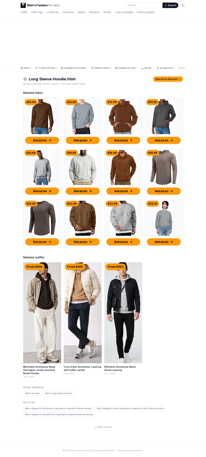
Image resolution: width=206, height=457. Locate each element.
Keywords (94, 12)
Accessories (167, 68)
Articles (81, 12)
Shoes (148, 68)
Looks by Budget (124, 12)
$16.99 (112, 152)
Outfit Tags (37, 12)
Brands (107, 12)
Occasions (68, 12)
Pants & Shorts (103, 68)
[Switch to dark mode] (183, 5)
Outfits (24, 12)
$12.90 (31, 102)
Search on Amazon (168, 79)
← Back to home (103, 426)
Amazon (40, 140)
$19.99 (152, 152)
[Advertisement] (103, 40)
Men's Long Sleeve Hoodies (58, 393)
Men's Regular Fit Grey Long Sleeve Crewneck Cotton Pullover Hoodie (130, 408)
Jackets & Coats (128, 68)
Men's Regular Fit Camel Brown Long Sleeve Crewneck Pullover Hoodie (59, 414)
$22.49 (72, 203)
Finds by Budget (145, 12)
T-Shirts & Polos (47, 68)
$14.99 (71, 152)
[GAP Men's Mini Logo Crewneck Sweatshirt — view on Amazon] (164, 218)
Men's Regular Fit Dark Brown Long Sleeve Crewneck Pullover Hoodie (58, 408)
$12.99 (112, 102)
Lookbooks (53, 12)
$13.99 (31, 152)
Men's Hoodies (32, 393)
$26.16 (152, 203)
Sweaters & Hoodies (76, 68)
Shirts (28, 68)
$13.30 (152, 102)
